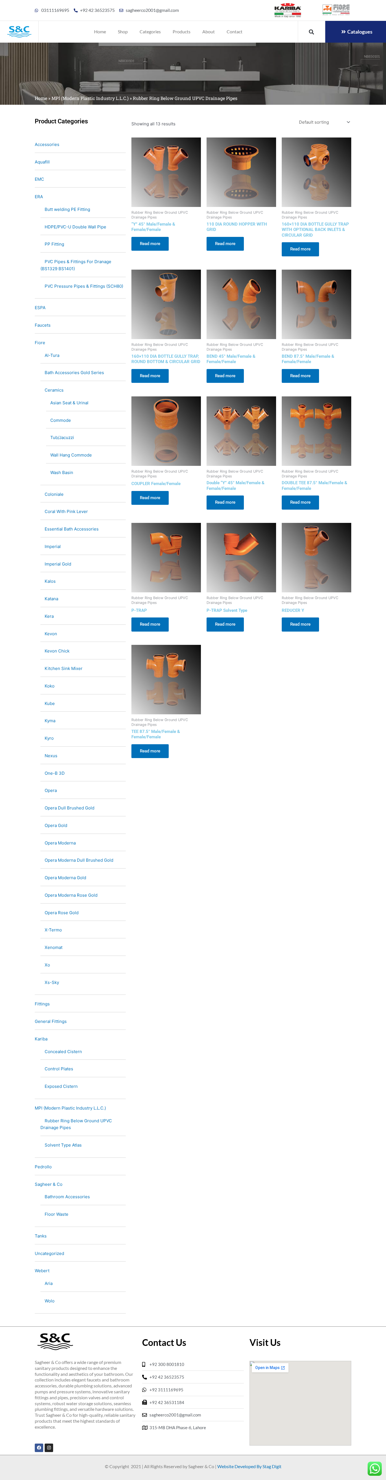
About (208, 31)
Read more (150, 243)
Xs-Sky (52, 982)
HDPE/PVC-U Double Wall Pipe (75, 227)
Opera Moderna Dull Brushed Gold (79, 860)
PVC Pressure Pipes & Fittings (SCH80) (84, 286)
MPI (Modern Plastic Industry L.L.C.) (90, 98)
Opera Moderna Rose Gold (71, 895)
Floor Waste (56, 1214)
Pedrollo (43, 1166)
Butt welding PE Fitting (67, 209)
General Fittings (51, 1021)
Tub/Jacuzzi (62, 437)
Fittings (42, 1004)
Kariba (41, 1039)
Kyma (50, 720)
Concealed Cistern (63, 1051)
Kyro (49, 738)
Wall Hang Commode (71, 455)
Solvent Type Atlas (63, 1145)
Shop (123, 31)
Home (100, 31)
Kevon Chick (57, 651)
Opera (51, 790)
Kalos (50, 581)
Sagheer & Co (48, 1184)
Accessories (47, 144)
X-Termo (53, 930)
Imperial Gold (58, 564)
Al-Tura (52, 355)
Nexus (51, 755)
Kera (49, 616)
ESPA (40, 307)
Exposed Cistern (61, 1086)
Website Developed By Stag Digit (249, 1466)
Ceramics (54, 390)
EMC (39, 179)
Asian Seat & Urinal (69, 402)
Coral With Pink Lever (66, 511)
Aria (49, 1283)
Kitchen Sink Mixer (64, 668)
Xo (47, 965)
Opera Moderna (60, 843)
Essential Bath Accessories (72, 529)
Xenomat (53, 947)
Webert (42, 1270)
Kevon (51, 633)
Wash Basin (61, 472)
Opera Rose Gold (62, 912)
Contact (234, 31)
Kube (50, 703)
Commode (60, 420)
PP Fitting (54, 244)
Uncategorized (49, 1253)
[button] (311, 31)
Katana (51, 598)
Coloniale (54, 494)
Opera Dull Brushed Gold (69, 808)
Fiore (40, 342)
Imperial (53, 546)
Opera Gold (56, 825)
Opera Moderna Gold (65, 877)
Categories (150, 31)
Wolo (50, 1301)
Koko (50, 686)
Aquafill (42, 162)
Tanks (41, 1236)
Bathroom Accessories (67, 1196)
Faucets (43, 325)
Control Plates (59, 1068)
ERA (39, 196)
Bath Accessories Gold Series (74, 372)
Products (181, 31)
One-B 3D (55, 773)
